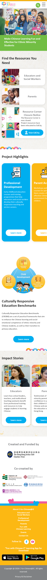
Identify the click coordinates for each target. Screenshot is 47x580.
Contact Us (23, 535)
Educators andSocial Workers (23, 513)
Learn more (16, 232)
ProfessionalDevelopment (23, 519)
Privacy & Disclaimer (23, 576)
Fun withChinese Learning (23, 527)
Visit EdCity (34, 132)
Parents (23, 523)
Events (23, 532)
